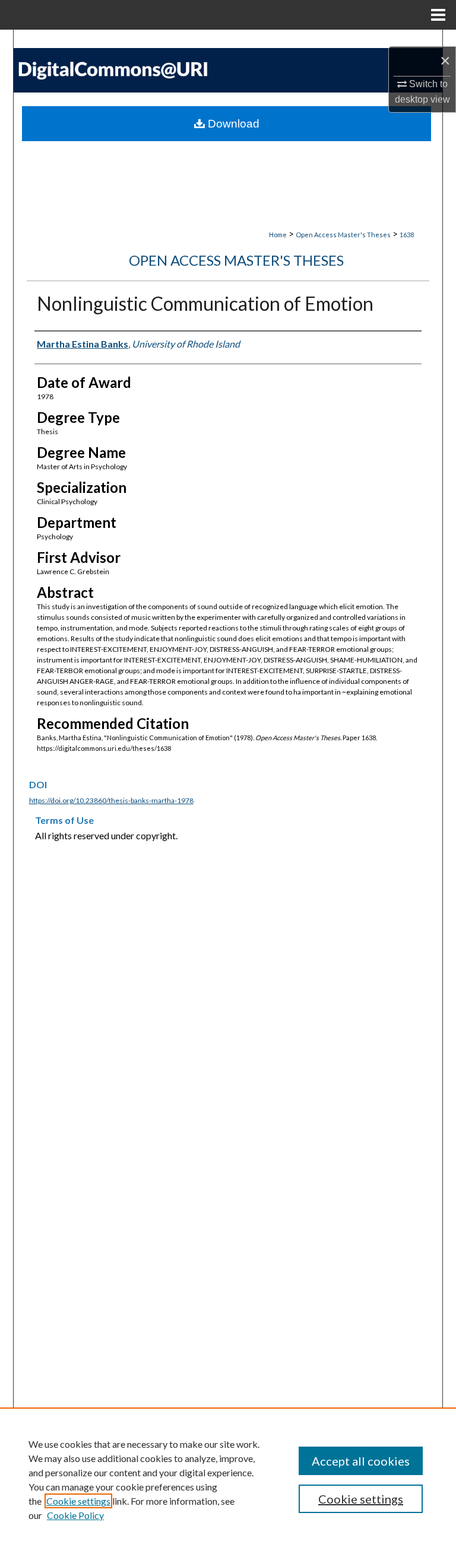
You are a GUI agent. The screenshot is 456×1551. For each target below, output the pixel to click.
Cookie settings (78, 1501)
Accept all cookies (361, 1461)
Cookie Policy (75, 1515)
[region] (228, 1479)
